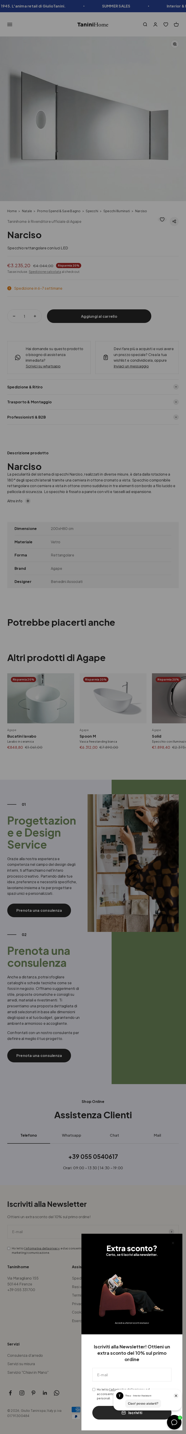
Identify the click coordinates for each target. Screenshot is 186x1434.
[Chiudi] (173, 1243)
